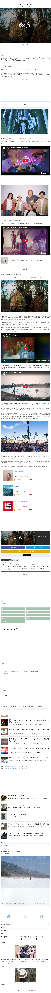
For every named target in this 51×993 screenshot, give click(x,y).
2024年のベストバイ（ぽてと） (17, 796)
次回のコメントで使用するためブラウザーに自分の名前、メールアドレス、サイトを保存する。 (23, 706)
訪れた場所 (39, 939)
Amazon (19, 479)
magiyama (7, 663)
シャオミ (28, 936)
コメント (5, 673)
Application (16, 486)
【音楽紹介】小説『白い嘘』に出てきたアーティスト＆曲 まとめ (28, 757)
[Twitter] (4, 568)
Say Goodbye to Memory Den (20, 501)
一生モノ (19, 939)
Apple (2, 936)
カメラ (16, 936)
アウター (11, 936)
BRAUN (6, 936)
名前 (4, 690)
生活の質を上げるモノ (26, 939)
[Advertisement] (25, 48)
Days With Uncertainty (19, 471)
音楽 (3, 601)
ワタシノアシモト (12, 939)
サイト (4, 700)
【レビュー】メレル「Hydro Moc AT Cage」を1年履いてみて (26, 833)
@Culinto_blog (6, 963)
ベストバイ (41, 936)
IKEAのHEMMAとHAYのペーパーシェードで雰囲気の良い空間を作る (28, 824)
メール (5, 695)
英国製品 (34, 939)
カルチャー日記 (22, 936)
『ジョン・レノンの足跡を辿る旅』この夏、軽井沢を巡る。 (18, 768)
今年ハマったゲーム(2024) (16, 805)
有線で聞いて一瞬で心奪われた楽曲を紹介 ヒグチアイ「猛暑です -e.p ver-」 (22, 766)
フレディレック (34, 936)
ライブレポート (5, 603)
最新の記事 (16, 560)
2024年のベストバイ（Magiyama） (18, 814)
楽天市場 (30, 479)
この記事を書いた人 (7, 560)
